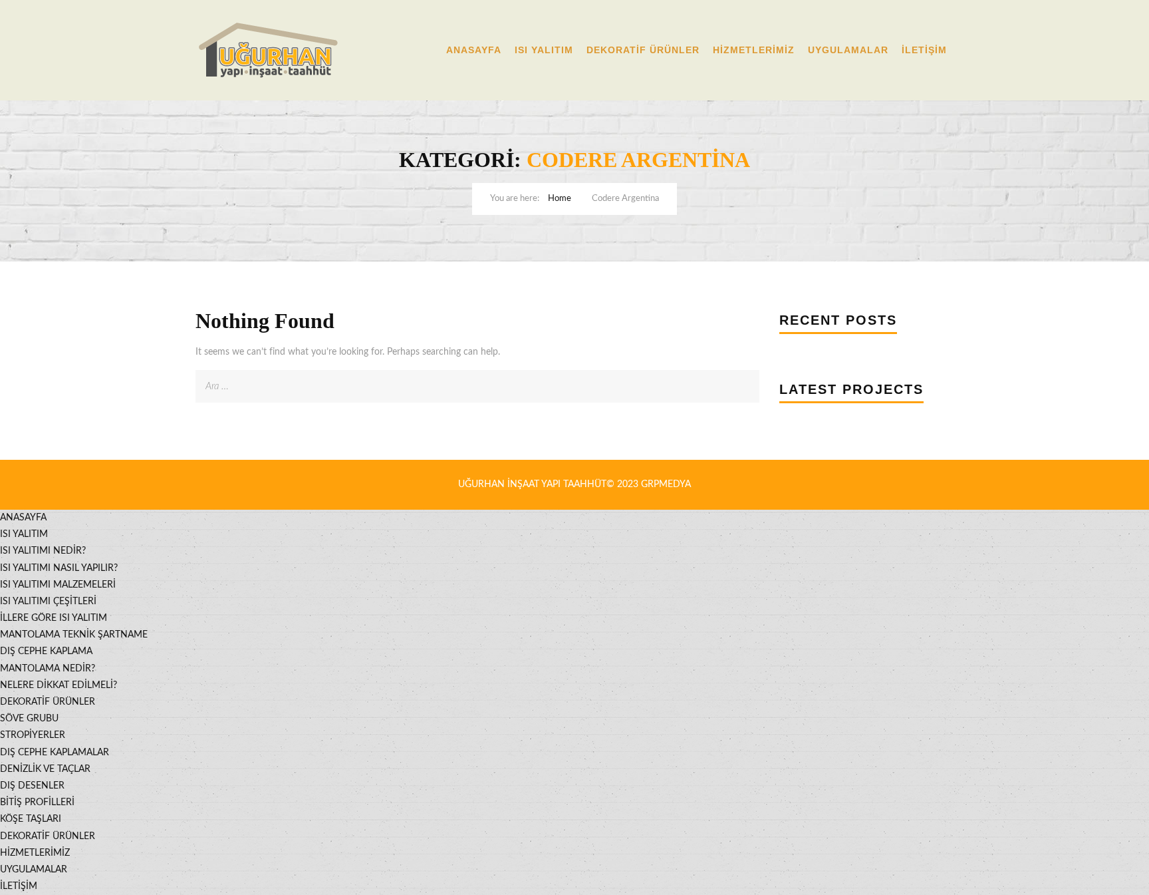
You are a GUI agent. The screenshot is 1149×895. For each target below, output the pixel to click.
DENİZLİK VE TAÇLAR (45, 769)
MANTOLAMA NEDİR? (47, 668)
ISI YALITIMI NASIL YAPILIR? (59, 568)
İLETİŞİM (924, 50)
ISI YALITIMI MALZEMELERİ (58, 585)
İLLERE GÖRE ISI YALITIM (53, 618)
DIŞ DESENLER (32, 786)
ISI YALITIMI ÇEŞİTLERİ (48, 601)
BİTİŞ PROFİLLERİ (37, 802)
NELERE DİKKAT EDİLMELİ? (58, 685)
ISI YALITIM (544, 50)
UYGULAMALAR (848, 50)
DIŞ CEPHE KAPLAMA (46, 651)
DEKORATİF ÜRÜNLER (643, 50)
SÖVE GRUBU (29, 718)
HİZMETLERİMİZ (754, 50)
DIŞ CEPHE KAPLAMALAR (54, 752)
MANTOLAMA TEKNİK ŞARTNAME (74, 634)
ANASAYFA (473, 50)
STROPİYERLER (32, 735)
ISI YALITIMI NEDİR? (43, 551)
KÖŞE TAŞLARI (30, 819)
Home (559, 198)
